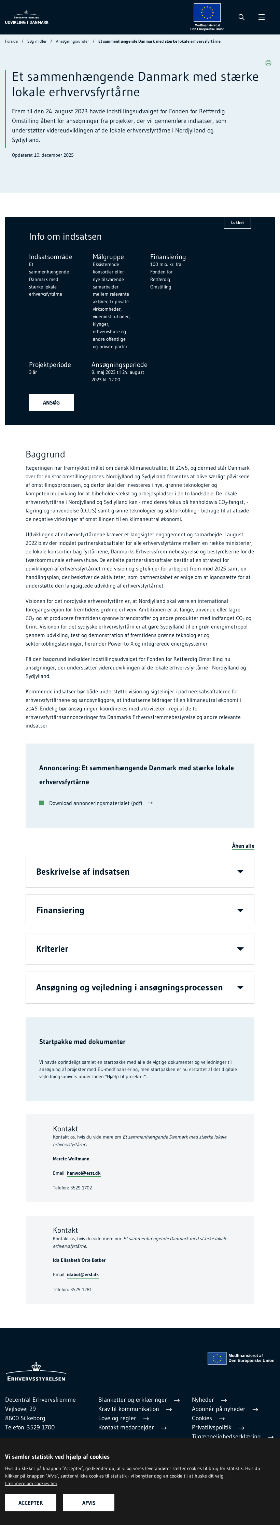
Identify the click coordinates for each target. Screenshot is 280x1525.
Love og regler (118, 1418)
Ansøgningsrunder (72, 41)
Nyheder (204, 1399)
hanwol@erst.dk (84, 1173)
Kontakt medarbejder (127, 1427)
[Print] (268, 63)
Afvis (89, 1502)
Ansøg (51, 402)
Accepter (30, 1502)
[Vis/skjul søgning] (241, 17)
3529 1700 (41, 1427)
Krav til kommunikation (129, 1409)
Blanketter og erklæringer (133, 1399)
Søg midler (36, 41)
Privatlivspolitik (212, 1427)
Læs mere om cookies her (31, 1483)
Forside (11, 41)
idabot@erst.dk (83, 1274)
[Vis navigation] (261, 17)
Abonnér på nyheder (219, 1409)
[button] (243, 846)
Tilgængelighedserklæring (227, 1436)
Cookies (203, 1418)
